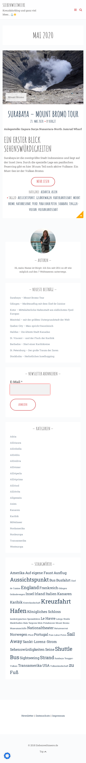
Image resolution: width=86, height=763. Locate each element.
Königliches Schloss (44, 611)
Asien (54, 191)
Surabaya (63, 203)
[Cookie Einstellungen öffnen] (7, 758)
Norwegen (18, 634)
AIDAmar (15, 467)
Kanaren (15, 509)
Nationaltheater (40, 627)
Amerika (17, 572)
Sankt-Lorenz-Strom (40, 641)
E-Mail (16, 382)
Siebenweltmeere (14, 5)
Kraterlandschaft (62, 197)
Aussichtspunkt (26, 197)
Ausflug (60, 572)
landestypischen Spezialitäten (25, 619)
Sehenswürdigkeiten (27, 649)
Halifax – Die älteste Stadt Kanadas (30, 331)
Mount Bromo (62, 623)
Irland (40, 593)
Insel (30, 593)
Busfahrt (63, 580)
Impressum (58, 715)
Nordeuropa (16, 534)
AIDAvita (45, 191)
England (30, 587)
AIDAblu (15, 454)
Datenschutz (43, 715)
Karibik (14, 516)
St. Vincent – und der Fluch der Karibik (32, 338)
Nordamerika (17, 528)
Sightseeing (29, 657)
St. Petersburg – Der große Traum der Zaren (34, 350)
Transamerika (18, 540)
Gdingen (63, 588)
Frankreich (48, 587)
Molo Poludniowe (46, 623)
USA (46, 665)
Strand (47, 657)
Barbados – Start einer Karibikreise (30, 344)
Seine (49, 649)
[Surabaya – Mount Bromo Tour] (43, 77)
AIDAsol (14, 485)
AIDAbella (16, 448)
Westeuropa (16, 546)
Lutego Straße (63, 619)
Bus (52, 580)
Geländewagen (44, 197)
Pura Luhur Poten (48, 203)
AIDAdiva (15, 460)
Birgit (52, 121)
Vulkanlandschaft (48, 209)
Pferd (35, 203)
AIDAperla (16, 473)
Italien (51, 593)
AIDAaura (15, 442)
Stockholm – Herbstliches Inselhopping (32, 356)
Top (42, 751)
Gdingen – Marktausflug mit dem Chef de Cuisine (37, 303)
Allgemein (16, 497)
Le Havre (48, 618)
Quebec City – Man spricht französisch (31, 325)
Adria (13, 436)
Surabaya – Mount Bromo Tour (43, 114)
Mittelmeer (16, 522)
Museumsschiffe (18, 628)
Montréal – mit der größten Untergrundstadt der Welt (40, 319)
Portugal (41, 634)
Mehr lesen (43, 181)
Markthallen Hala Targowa (23, 623)
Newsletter (27, 715)
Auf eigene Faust (39, 572)
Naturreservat (23, 203)
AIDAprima (16, 479)
